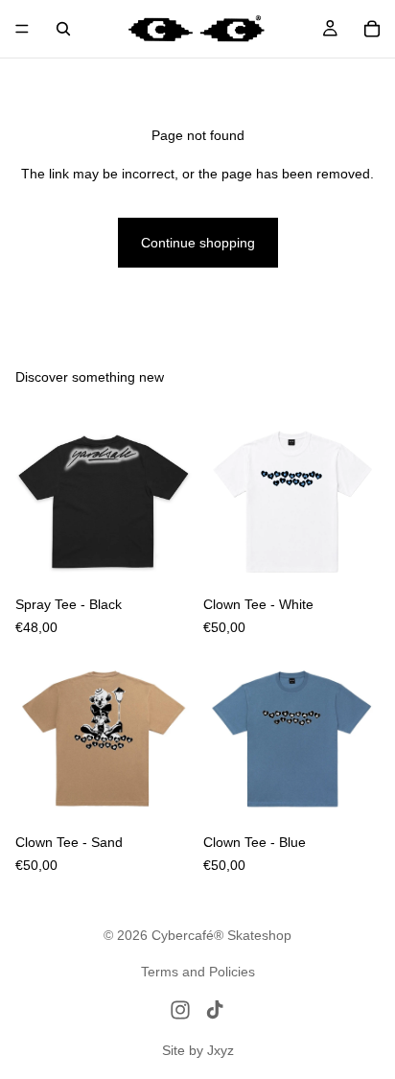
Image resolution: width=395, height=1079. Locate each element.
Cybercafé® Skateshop (221, 935)
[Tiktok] (214, 1009)
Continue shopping (198, 242)
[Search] (63, 29)
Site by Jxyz (198, 1050)
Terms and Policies (198, 971)
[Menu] (22, 29)
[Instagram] (180, 1009)
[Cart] (372, 29)
